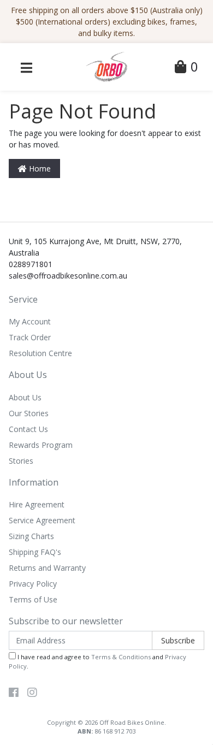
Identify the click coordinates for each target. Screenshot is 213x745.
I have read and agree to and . (97, 661)
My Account (30, 321)
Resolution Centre (40, 353)
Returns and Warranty (47, 568)
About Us (25, 397)
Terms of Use (33, 599)
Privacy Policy (33, 583)
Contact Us (28, 429)
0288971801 (30, 264)
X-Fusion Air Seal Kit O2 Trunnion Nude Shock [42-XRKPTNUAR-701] (93, 698)
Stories (21, 461)
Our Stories (29, 413)
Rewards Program (41, 445)
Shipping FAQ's (35, 552)
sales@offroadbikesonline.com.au (68, 275)
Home (39, 168)
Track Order (30, 337)
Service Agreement (42, 520)
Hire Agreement (36, 504)
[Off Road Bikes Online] (106, 66)
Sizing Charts (31, 536)
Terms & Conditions (121, 657)
